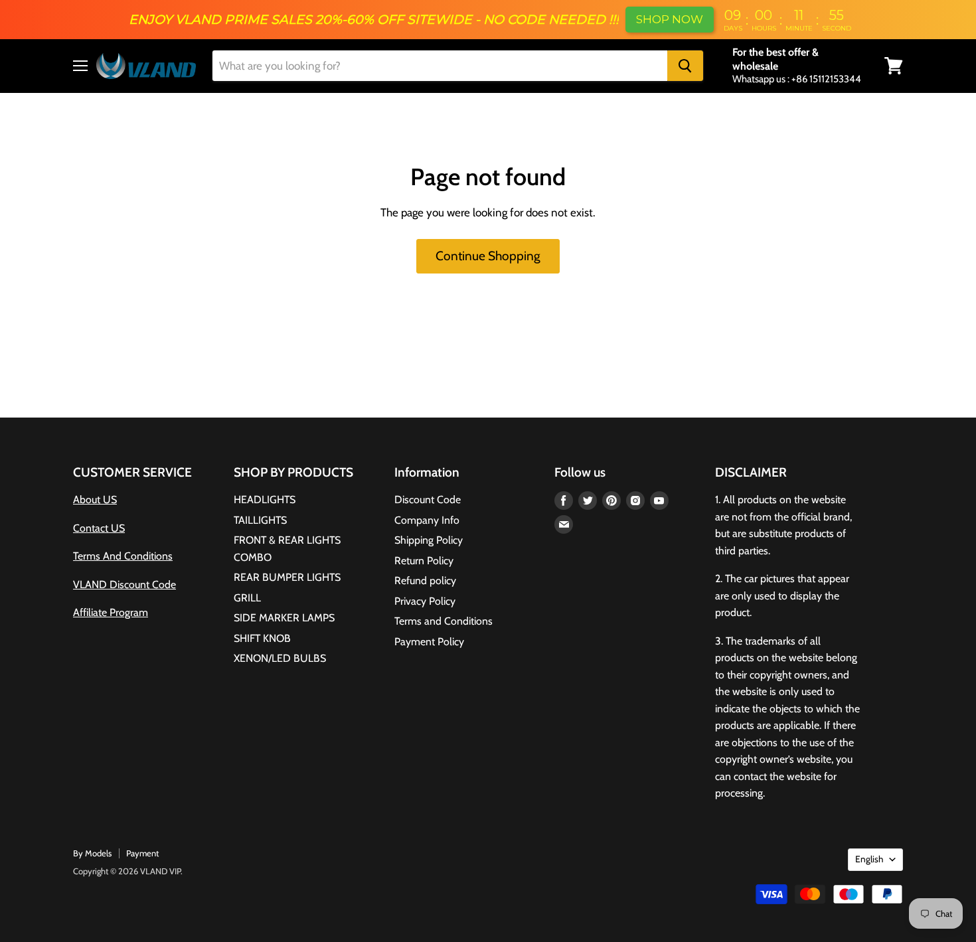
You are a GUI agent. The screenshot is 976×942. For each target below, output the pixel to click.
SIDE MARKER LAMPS (284, 617)
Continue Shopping (488, 256)
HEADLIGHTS (264, 499)
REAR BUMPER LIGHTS (287, 577)
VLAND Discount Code (124, 584)
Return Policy (423, 560)
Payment (142, 853)
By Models (92, 853)
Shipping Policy (428, 540)
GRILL (247, 597)
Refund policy (425, 580)
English (869, 859)
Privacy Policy (424, 601)
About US (95, 499)
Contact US (99, 528)
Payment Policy (429, 641)
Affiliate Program (110, 612)
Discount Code (427, 499)
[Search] (685, 65)
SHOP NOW (669, 19)
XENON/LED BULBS (280, 658)
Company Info (426, 520)
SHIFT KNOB (262, 638)
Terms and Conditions (443, 621)
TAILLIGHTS (260, 520)
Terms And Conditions (123, 556)
